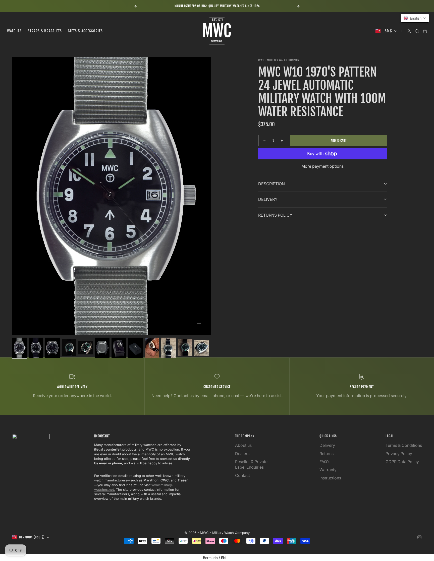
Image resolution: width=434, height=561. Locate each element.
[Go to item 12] (201, 348)
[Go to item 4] (69, 347)
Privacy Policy (399, 453)
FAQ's (324, 461)
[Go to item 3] (52, 348)
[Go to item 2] (36, 348)
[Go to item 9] (152, 348)
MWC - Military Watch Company (278, 60)
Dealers (242, 453)
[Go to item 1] (19, 348)
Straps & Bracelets (45, 31)
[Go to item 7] (119, 348)
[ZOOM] (199, 323)
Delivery (327, 445)
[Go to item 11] (185, 347)
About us (243, 445)
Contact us (184, 395)
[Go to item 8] (135, 348)
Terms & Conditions (404, 445)
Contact (242, 475)
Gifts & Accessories (85, 31)
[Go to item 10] (168, 348)
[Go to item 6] (102, 348)
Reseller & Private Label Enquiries (251, 464)
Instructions (330, 477)
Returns (326, 453)
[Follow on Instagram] (419, 537)
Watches (14, 31)
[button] (415, 18)
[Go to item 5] (85, 347)
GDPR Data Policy (402, 461)
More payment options (322, 166)
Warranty (328, 469)
